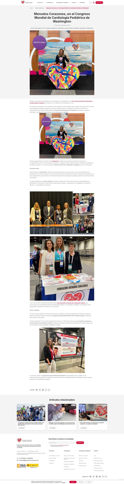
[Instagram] (93, 476)
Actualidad (82, 2)
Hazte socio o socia (97, 458)
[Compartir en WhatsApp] (49, 390)
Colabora (74, 2)
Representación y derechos (69, 469)
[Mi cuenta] (93, 2)
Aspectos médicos (82, 463)
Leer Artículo (21, 427)
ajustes (63, 482)
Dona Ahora (99, 2)
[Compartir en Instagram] (39, 390)
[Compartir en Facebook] (36, 390)
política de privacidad (63, 445)
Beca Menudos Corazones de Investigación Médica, (71, 303)
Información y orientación (69, 461)
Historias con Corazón (83, 458)
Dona (95, 455)
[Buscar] (90, 2)
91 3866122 (29, 458)
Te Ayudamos (49, 2)
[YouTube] (99, 476)
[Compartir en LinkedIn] (43, 390)
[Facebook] (90, 476)
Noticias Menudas (39, 8)
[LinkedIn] (96, 476)
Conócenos (40, 2)
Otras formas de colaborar (99, 470)
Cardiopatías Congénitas (62, 2)
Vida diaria (81, 460)
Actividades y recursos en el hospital (69, 459)
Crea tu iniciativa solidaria (99, 463)
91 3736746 (22, 458)
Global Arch (55, 161)
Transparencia (52, 460)
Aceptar (73, 482)
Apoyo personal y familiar (69, 455)
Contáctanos (51, 463)
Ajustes (89, 482)
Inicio (31, 8)
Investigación (66, 466)
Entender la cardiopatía (83, 455)
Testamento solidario (98, 468)
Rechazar (81, 482)
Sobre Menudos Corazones (54, 455)
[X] (103, 476)
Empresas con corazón (98, 460)
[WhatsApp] (106, 476)
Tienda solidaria (97, 465)
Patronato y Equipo (52, 458)
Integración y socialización (69, 464)
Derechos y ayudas (82, 465)
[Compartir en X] (46, 390)
